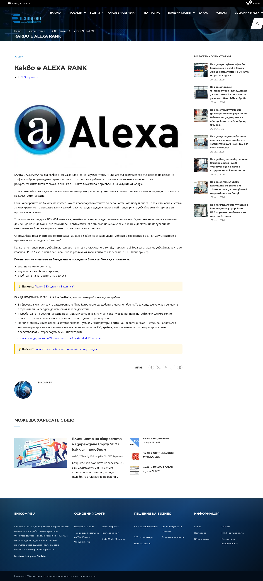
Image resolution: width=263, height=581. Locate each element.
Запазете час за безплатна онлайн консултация (66, 349)
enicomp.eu (45, 382)
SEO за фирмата (110, 526)
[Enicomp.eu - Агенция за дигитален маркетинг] (25, 18)
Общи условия (202, 539)
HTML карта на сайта (232, 532)
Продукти (75, 12)
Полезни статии (179, 12)
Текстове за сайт (110, 532)
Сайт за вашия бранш (146, 526)
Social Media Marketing (113, 539)
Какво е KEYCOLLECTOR (158, 467)
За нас (203, 12)
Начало (55, 12)
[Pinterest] (166, 367)
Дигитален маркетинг (173, 537)
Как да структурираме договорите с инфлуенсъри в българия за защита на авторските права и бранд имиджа (228, 117)
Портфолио (152, 12)
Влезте (256, 3)
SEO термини (59, 31)
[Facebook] (151, 367)
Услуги (95, 12)
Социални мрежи (247, 12)
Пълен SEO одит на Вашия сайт (55, 286)
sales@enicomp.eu (21, 3)
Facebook (19, 556)
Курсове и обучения (122, 12)
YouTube (41, 556)
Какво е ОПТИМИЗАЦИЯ (158, 452)
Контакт (221, 12)
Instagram (30, 556)
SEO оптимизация (143, 537)
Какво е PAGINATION (156, 438)
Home (17, 31)
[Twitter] (158, 367)
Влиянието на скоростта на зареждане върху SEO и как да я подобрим (97, 444)
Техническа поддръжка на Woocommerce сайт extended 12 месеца (57, 338)
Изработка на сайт (84, 526)
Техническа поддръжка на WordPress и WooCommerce (86, 537)
